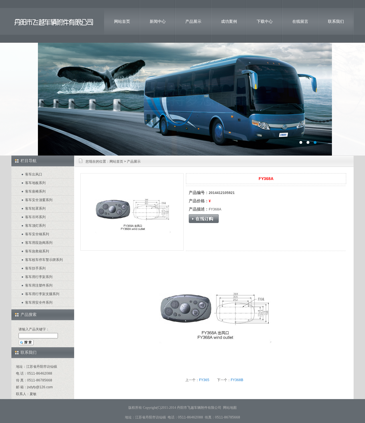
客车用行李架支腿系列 (42, 294)
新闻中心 (158, 21)
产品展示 (193, 21)
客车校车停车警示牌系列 (44, 260)
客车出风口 (33, 174)
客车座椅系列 (35, 191)
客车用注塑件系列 (38, 285)
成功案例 (229, 21)
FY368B (237, 380)
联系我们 (336, 21)
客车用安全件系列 (38, 303)
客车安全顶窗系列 (38, 200)
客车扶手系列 (35, 268)
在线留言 (300, 21)
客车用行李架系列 (38, 277)
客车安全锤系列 (37, 234)
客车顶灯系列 (35, 226)
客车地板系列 (35, 183)
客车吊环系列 (35, 217)
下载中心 (265, 21)
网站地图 (230, 408)
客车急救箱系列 (37, 251)
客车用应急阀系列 (38, 243)
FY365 (204, 380)
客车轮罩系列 (35, 209)
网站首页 (122, 21)
